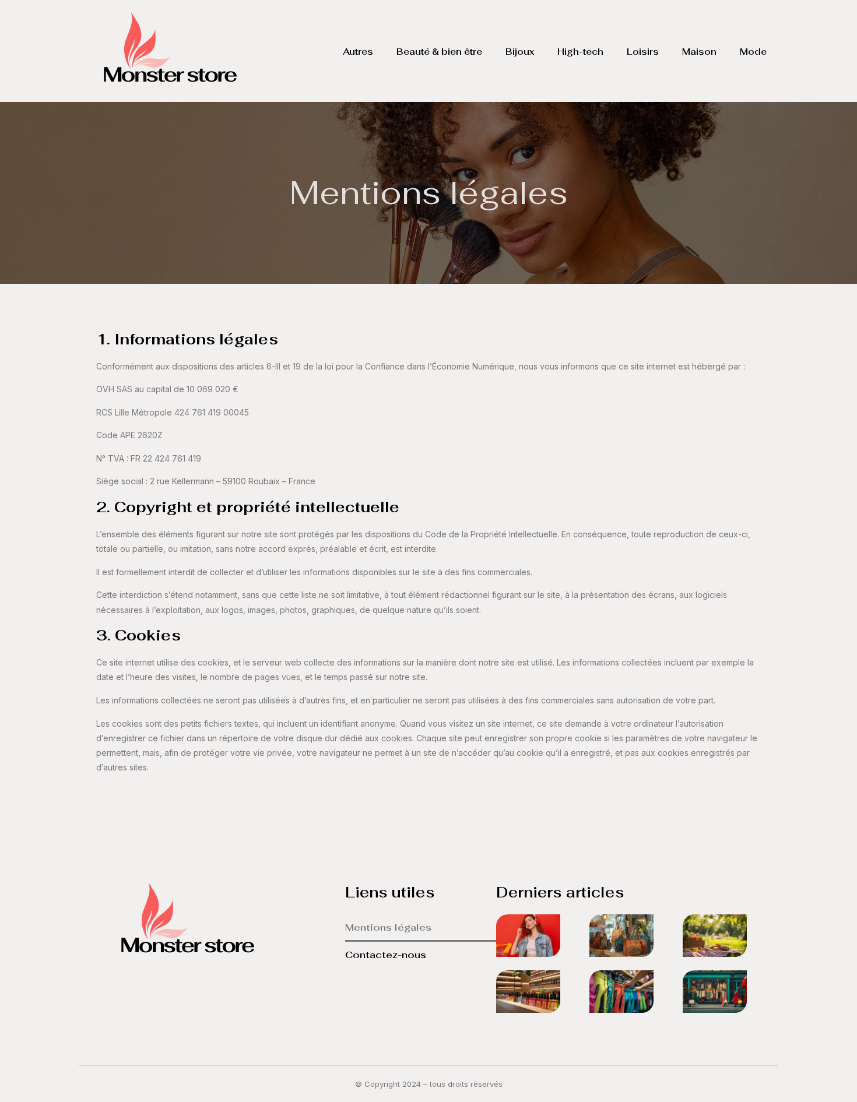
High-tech (580, 51)
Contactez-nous (385, 955)
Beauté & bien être (439, 51)
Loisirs (643, 51)
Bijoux (519, 51)
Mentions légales (388, 927)
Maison (699, 51)
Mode (753, 51)
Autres (358, 51)
